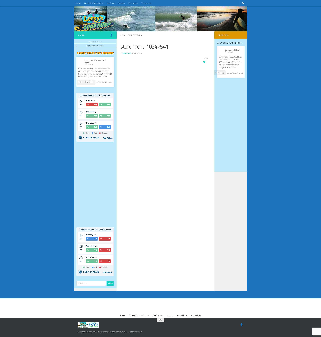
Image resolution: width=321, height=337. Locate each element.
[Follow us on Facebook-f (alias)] (111, 35)
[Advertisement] (95, 184)
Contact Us (146, 3)
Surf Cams (111, 3)
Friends (122, 3)
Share (110, 82)
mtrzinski (127, 53)
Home (78, 3)
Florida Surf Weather (92, 3)
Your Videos (133, 3)
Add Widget (108, 138)
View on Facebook (102, 82)
